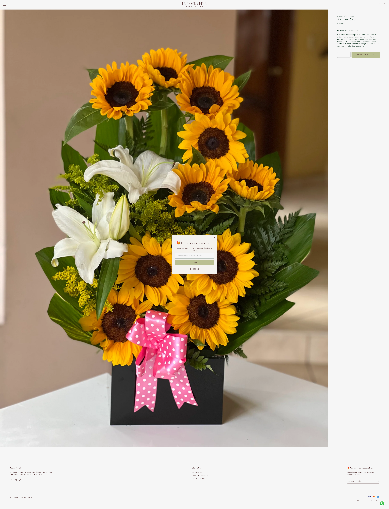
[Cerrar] (215, 237)
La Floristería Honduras (345, 16)
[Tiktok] (198, 269)
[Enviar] (378, 481)
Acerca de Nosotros (372, 501)
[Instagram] (194, 269)
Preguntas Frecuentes (200, 475)
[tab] (343, 30)
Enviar (194, 263)
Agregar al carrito (365, 55)
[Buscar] (379, 5)
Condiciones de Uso (199, 478)
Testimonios (353, 30)
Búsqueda (360, 501)
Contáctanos (197, 472)
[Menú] (4, 5)
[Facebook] (191, 269)
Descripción (342, 30)
